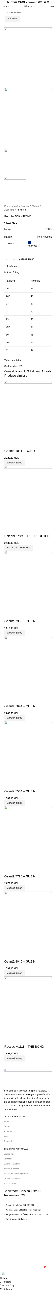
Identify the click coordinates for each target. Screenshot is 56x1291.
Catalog (25, 206)
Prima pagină (11, 206)
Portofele (21, 210)
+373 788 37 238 (16, 2)
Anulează (32, 245)
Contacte (8, 1159)
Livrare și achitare (12, 1164)
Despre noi (8, 1154)
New (38, 371)
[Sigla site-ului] (28, 6)
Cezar (4, 1271)
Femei (6, 1121)
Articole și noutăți (11, 1169)
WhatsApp (22, 1271)
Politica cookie (10, 1183)
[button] (14, 1058)
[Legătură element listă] (28, 1213)
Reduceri (8, 1141)
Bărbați (35, 206)
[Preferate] (7, 1040)
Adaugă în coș (26, 259)
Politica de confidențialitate (16, 1173)
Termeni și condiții (12, 1178)
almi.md (5, 1267)
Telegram (13, 1271)
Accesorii (9, 210)
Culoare (10, 243)
